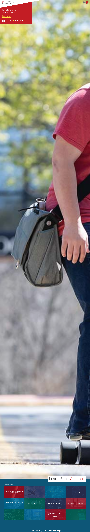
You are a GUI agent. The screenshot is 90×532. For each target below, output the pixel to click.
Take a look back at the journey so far (13, 17)
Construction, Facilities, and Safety (14, 503)
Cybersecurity (55, 492)
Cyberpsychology (75, 492)
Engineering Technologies (34, 514)
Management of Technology (75, 503)
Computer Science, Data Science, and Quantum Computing (35, 503)
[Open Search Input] (84, 2)
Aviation (34, 492)
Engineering (14, 514)
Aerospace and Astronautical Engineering (14, 492)
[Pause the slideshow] (3, 22)
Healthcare (76, 514)
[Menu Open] (87, 2)
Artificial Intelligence (55, 503)
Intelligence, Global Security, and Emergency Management (55, 515)
